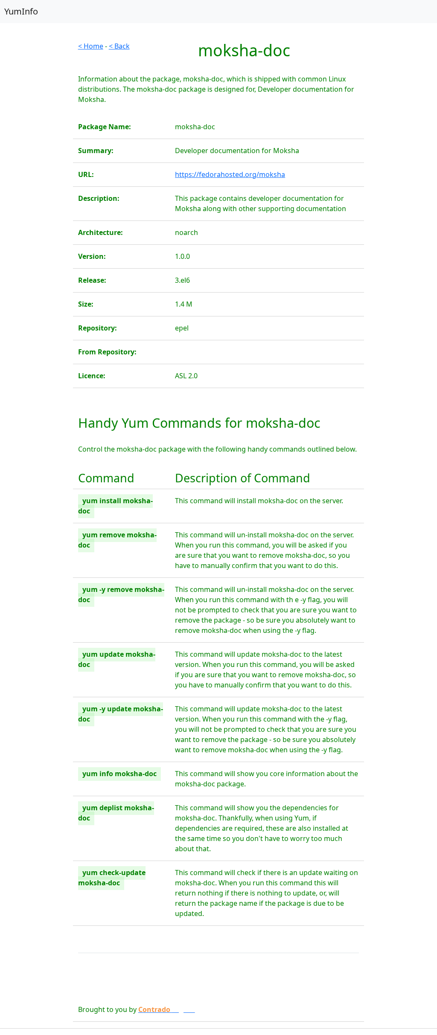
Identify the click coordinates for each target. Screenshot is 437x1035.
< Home (90, 46)
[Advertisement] (36, 169)
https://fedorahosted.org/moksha (230, 174)
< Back (119, 46)
